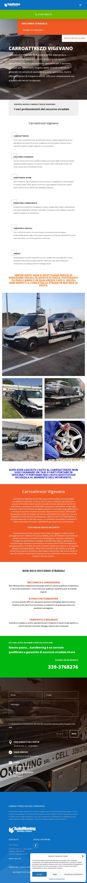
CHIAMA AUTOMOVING (33, 30)
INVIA (74, 734)
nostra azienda (53, 501)
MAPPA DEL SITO (15, 859)
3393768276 (45, 14)
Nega (55, 874)
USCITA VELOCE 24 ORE (74, 38)
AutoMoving (40, 499)
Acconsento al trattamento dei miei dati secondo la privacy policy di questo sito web (42, 725)
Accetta (39, 874)
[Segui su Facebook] (35, 845)
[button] (83, 856)
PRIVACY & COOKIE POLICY (57, 879)
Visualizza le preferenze (73, 874)
